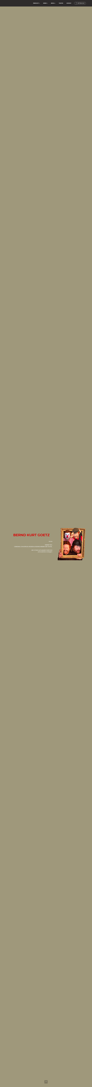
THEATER (61, 3)
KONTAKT (69, 3)
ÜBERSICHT (36, 3)
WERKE (45, 3)
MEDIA (52, 3)
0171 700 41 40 (81, 3)
